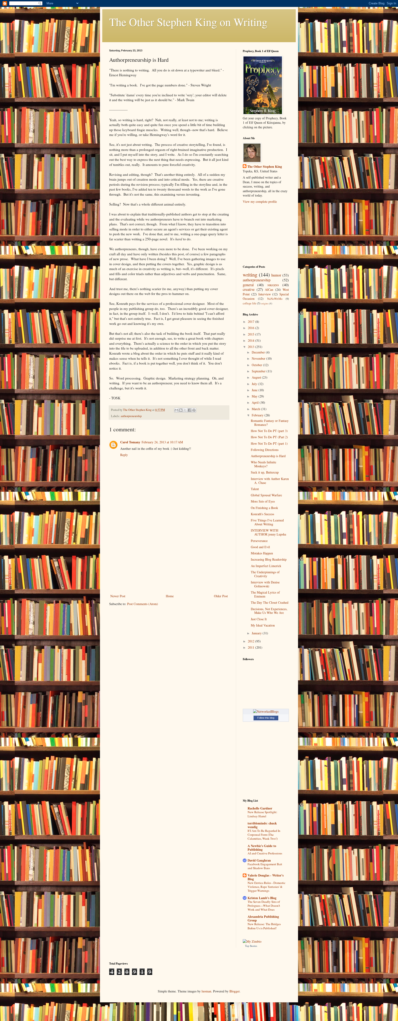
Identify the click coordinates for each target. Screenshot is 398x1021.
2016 (251, 328)
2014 (251, 340)
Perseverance (259, 540)
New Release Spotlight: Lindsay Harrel (262, 814)
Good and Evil (260, 547)
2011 (251, 647)
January (257, 633)
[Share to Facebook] (189, 410)
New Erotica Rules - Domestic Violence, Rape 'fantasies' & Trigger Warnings (266, 887)
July (255, 384)
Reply (124, 455)
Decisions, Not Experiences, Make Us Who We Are (269, 611)
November (259, 358)
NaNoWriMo (274, 299)
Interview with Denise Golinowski (265, 584)
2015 (251, 334)
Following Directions (264, 449)
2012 (251, 641)
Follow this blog (265, 717)
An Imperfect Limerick (266, 566)
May (255, 396)
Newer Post (117, 596)
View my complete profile (260, 201)
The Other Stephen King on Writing (188, 21)
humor (276, 275)
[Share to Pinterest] (194, 410)
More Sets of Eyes (263, 501)
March (256, 409)
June (255, 390)
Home (170, 596)
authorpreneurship (131, 416)
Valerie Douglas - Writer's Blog (266, 877)
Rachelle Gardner (260, 808)
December (259, 352)
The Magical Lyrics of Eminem (265, 594)
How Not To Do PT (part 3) (269, 431)
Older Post (221, 596)
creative (249, 289)
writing (250, 274)
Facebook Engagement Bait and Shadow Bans (265, 866)
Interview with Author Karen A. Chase (270, 481)
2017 (251, 321)
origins (264, 303)
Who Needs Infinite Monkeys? (263, 464)
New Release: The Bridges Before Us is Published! (264, 926)
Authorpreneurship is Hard (268, 456)
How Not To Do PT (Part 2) (269, 437)
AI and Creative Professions (265, 853)
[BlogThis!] (181, 410)
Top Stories (251, 945)
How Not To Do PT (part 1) (269, 443)
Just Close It (259, 619)
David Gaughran (259, 860)
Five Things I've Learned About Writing (267, 522)
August (257, 377)
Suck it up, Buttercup (265, 472)
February (258, 415)
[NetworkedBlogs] (265, 711)
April (256, 402)
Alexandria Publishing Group (263, 918)
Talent (255, 489)
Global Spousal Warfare (266, 495)
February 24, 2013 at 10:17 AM (162, 442)
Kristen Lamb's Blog (262, 897)
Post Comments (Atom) (142, 604)
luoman (206, 991)
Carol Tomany (130, 442)
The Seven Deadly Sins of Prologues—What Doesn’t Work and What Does (264, 906)
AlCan (269, 289)
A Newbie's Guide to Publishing (262, 847)
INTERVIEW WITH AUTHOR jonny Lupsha (268, 532)
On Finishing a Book (264, 508)
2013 (251, 346)
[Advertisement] (169, 558)
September (259, 371)
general (248, 284)
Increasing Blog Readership (269, 559)
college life (249, 303)
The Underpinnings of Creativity (265, 574)
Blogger (234, 991)
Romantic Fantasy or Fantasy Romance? (270, 422)
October (257, 365)
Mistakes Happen (262, 553)
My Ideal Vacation (263, 625)
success (273, 284)
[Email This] (176, 410)
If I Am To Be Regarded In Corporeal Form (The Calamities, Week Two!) (264, 835)
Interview (264, 294)
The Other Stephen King (264, 166)
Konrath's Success (262, 514)
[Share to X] (185, 410)
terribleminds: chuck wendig (262, 825)
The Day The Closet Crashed (269, 602)
